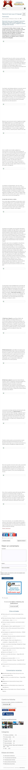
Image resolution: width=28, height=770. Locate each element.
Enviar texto (13, 606)
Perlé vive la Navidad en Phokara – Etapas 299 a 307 (13, 660)
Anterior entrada (6, 540)
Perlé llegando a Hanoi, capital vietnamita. (11, 626)
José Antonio (6, 18)
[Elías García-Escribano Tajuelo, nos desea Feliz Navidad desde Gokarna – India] (10, 723)
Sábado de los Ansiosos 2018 (9, 658)
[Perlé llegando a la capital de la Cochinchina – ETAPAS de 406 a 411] (10, 726)
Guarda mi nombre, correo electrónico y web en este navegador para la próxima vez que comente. (13, 573)
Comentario (4, 548)
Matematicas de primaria (9, 763)
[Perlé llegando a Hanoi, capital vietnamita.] (21, 723)
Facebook (5, 534)
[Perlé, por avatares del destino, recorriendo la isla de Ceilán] (15, 723)
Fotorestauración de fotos (9, 759)
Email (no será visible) (6, 567)
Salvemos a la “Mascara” (7, 652)
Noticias (16, 18)
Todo (18, 18)
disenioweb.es (22, 767)
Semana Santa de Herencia (10, 761)
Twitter (13, 534)
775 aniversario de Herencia (10, 757)
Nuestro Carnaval (8, 741)
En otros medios (7, 737)
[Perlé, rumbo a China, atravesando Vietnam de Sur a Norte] (4, 726)
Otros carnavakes (8, 743)
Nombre (3, 563)
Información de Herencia (9, 755)
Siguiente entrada (21, 540)
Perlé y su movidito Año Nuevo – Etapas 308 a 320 (13, 654)
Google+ (12, 710)
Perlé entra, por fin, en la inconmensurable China (13, 614)
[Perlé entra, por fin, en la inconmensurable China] (4, 723)
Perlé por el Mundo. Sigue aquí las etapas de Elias (13, 745)
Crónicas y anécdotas (8, 735)
